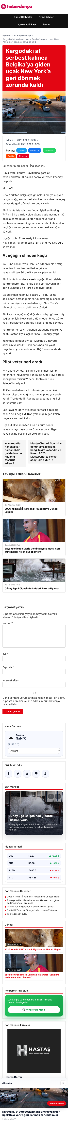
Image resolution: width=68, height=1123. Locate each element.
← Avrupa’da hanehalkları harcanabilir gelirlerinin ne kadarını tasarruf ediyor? (13, 453)
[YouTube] (36, 774)
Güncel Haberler (23, 17)
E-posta (8, 667)
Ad (5, 654)
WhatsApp (49, 150)
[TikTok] (45, 774)
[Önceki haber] (51, 796)
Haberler (6, 35)
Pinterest (23, 156)
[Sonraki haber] (58, 796)
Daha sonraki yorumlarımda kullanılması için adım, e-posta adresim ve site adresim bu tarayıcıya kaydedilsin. (33, 701)
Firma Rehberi (46, 17)
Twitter (21, 150)
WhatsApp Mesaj (34, 1009)
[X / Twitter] (17, 774)
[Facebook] (8, 774)
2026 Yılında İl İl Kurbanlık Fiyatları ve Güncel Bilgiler (33, 896)
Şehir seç (13, 744)
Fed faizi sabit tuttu (17, 913)
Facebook (34, 150)
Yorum (7, 623)
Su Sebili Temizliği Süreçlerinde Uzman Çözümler (32, 910)
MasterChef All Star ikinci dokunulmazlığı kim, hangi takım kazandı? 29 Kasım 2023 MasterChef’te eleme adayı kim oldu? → (46, 452)
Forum (46, 24)
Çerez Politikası (27, 24)
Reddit (11, 156)
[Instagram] (27, 774)
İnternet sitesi (10, 680)
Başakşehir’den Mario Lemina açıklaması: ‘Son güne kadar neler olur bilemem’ (33, 901)
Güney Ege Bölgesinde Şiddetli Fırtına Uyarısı (30, 906)
